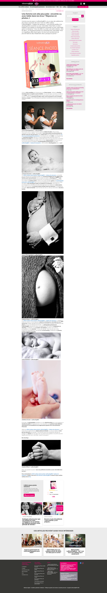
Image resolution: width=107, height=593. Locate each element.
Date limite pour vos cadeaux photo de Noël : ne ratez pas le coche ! (52, 568)
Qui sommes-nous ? (50, 6)
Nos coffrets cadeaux (24, 6)
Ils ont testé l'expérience (75, 47)
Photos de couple (75, 33)
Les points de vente (25, 570)
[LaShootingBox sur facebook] (80, 563)
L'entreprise (24, 566)
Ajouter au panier (30, 495)
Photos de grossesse (75, 36)
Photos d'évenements (75, 29)
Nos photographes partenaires (37, 6)
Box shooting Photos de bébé (39, 571)
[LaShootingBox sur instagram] (83, 564)
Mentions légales (27, 587)
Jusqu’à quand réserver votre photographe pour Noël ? (52, 565)
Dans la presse (24, 571)
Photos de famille (75, 34)
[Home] (27, 4)
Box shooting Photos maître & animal (39, 566)
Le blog (48, 562)
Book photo (75, 44)
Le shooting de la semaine (75, 53)
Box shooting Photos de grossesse (39, 579)
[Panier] (84, 4)
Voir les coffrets (71, 0)
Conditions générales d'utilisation (37, 587)
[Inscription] (81, 4)
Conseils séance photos (75, 45)
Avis (61, 6)
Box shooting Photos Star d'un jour (39, 574)
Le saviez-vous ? (75, 49)
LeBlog (64, 6)
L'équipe (23, 568)
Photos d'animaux (75, 51)
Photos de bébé (75, 31)
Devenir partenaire (72, 6)
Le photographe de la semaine (75, 40)
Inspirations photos (75, 55)
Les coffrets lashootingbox (37, 563)
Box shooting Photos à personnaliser (38, 583)
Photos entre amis (75, 38)
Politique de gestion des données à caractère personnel (55, 587)
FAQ (58, 6)
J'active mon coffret (83, 6)
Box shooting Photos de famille (39, 569)
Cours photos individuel (39, 581)
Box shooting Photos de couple (39, 577)
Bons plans (75, 42)
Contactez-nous (25, 574)
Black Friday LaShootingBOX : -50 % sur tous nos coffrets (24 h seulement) (52, 573)
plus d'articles (69, 78)
